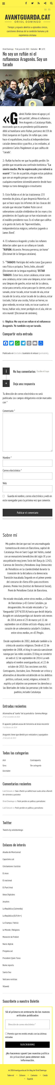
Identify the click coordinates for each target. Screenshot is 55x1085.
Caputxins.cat (8, 859)
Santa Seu (7, 972)
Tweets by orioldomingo (13, 829)
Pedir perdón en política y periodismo (31, 801)
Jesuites (6, 901)
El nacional (7, 880)
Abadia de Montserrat (12, 852)
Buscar (50, 3)
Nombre (7, 457)
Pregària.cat (8, 950)
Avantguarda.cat (27, 17)
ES (49, 9)
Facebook (25, 3)
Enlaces (22, 1075)
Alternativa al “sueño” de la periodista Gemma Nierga (25, 713)
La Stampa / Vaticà (10, 922)
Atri (4, 760)
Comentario (9, 411)
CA (45, 9)
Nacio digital (8, 943)
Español (30, 1078)
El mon (6, 873)
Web (5, 483)
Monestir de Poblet (11, 936)
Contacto (34, 1075)
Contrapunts (35, 760)
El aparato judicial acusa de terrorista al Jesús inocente (26, 723)
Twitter (31, 3)
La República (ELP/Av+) (12, 915)
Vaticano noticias (10, 979)
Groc (4, 765)
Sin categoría (35, 765)
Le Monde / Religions (11, 929)
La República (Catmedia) (13, 908)
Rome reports (8, 965)
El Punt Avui (8, 887)
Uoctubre (34, 49)
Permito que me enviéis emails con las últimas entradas (26, 1035)
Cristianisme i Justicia (11, 866)
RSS (38, 3)
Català (45, 1075)
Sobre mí (10, 1075)
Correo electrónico (12, 470)
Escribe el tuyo (43, 371)
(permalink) (43, 353)
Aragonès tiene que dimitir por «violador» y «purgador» (25, 734)
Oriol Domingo (8, 49)
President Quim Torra (11, 958)
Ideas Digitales (9, 894)
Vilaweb (6, 986)
